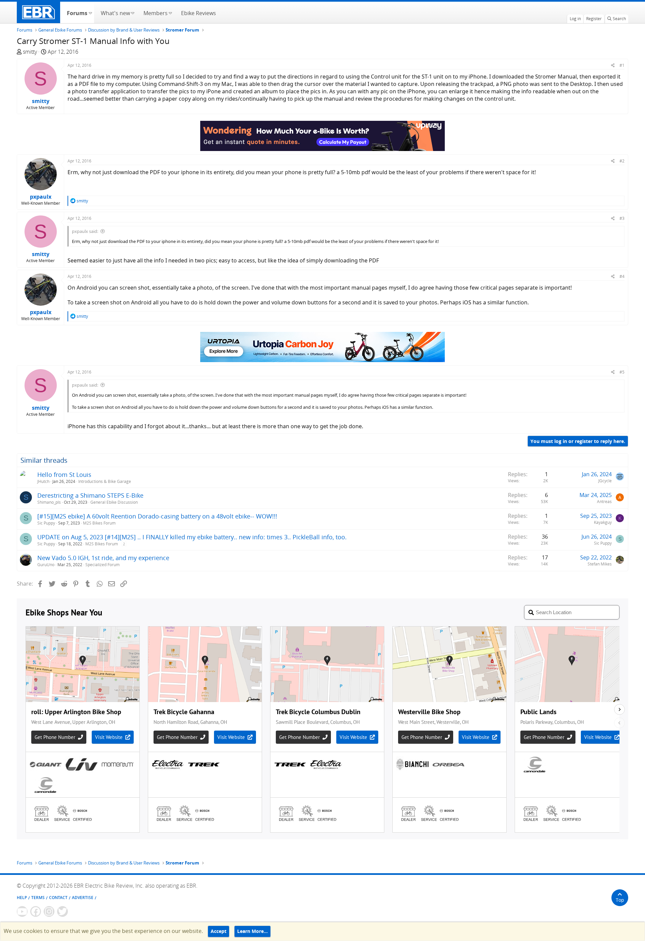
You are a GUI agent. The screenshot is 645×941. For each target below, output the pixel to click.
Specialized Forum (102, 564)
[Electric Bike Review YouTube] (22, 911)
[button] (90, 12)
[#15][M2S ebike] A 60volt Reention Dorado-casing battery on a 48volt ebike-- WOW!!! (157, 516)
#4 (622, 276)
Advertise (82, 897)
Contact (58, 897)
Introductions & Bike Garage (104, 481)
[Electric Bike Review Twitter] (62, 911)
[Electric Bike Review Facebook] (35, 911)
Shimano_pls (49, 502)
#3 (622, 218)
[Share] (613, 65)
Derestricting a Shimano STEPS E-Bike (90, 495)
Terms (38, 897)
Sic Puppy (46, 523)
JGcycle (605, 481)
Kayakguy (603, 522)
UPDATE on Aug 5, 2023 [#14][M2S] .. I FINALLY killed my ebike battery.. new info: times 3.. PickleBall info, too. (192, 537)
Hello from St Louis (64, 474)
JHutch (43, 481)
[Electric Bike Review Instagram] (49, 911)
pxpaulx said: (85, 231)
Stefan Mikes (600, 564)
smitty (30, 51)
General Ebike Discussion (114, 502)
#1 (622, 65)
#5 (622, 372)
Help (22, 897)
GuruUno (45, 564)
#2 (622, 161)
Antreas (604, 501)
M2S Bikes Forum (99, 523)
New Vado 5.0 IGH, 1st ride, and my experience (103, 558)
